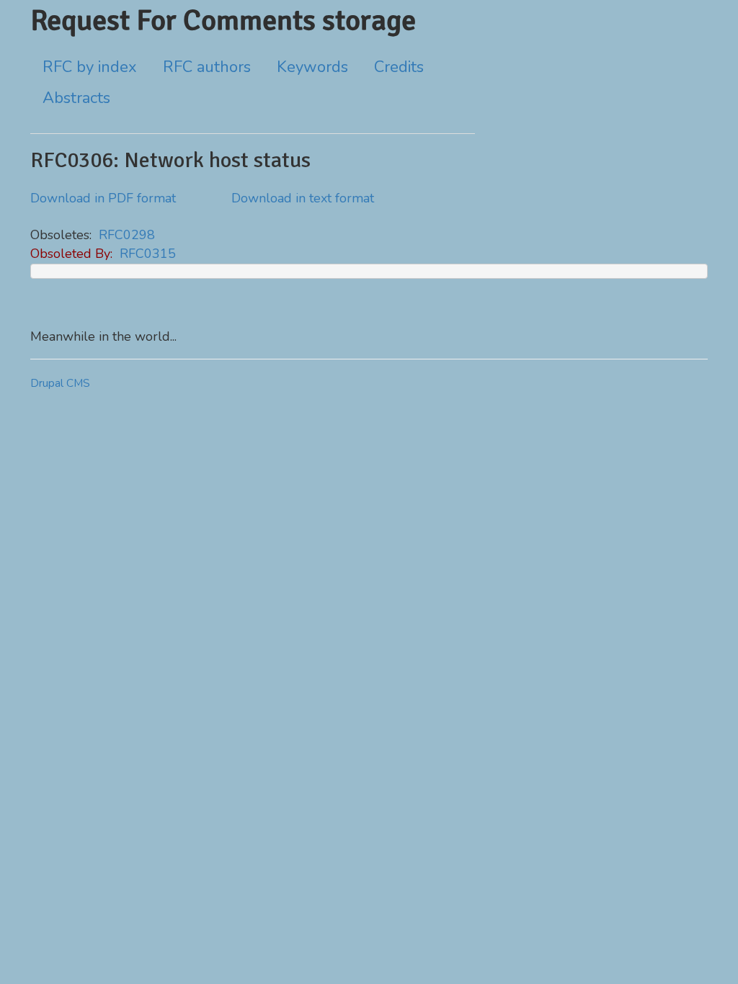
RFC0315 (148, 253)
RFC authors (207, 67)
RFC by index (90, 67)
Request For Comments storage (223, 20)
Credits (399, 67)
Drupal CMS (60, 383)
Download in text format (302, 198)
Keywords (312, 67)
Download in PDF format (103, 198)
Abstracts (76, 98)
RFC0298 (127, 234)
